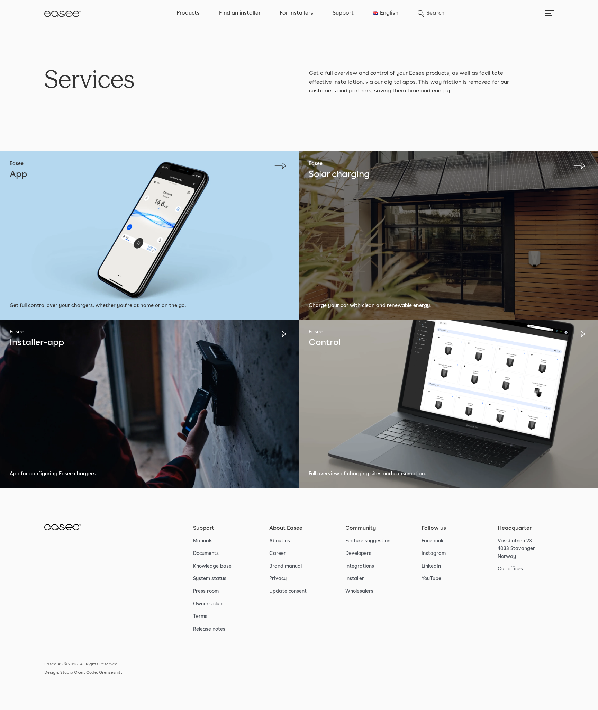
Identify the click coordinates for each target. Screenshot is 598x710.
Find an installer (240, 13)
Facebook (433, 541)
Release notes (209, 629)
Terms (200, 616)
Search (435, 13)
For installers (296, 13)
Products (188, 13)
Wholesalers (359, 591)
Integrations (359, 566)
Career (277, 553)
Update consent (288, 591)
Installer (354, 578)
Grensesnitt (110, 673)
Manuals (202, 541)
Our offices (510, 569)
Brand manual (285, 566)
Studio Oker (72, 673)
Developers (358, 553)
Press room (206, 591)
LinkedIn (431, 566)
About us (279, 541)
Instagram (434, 553)
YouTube (431, 578)
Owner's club (208, 604)
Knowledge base (212, 566)
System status (209, 578)
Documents (206, 553)
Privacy (278, 578)
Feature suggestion (367, 541)
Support (343, 13)
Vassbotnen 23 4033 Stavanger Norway (516, 549)
